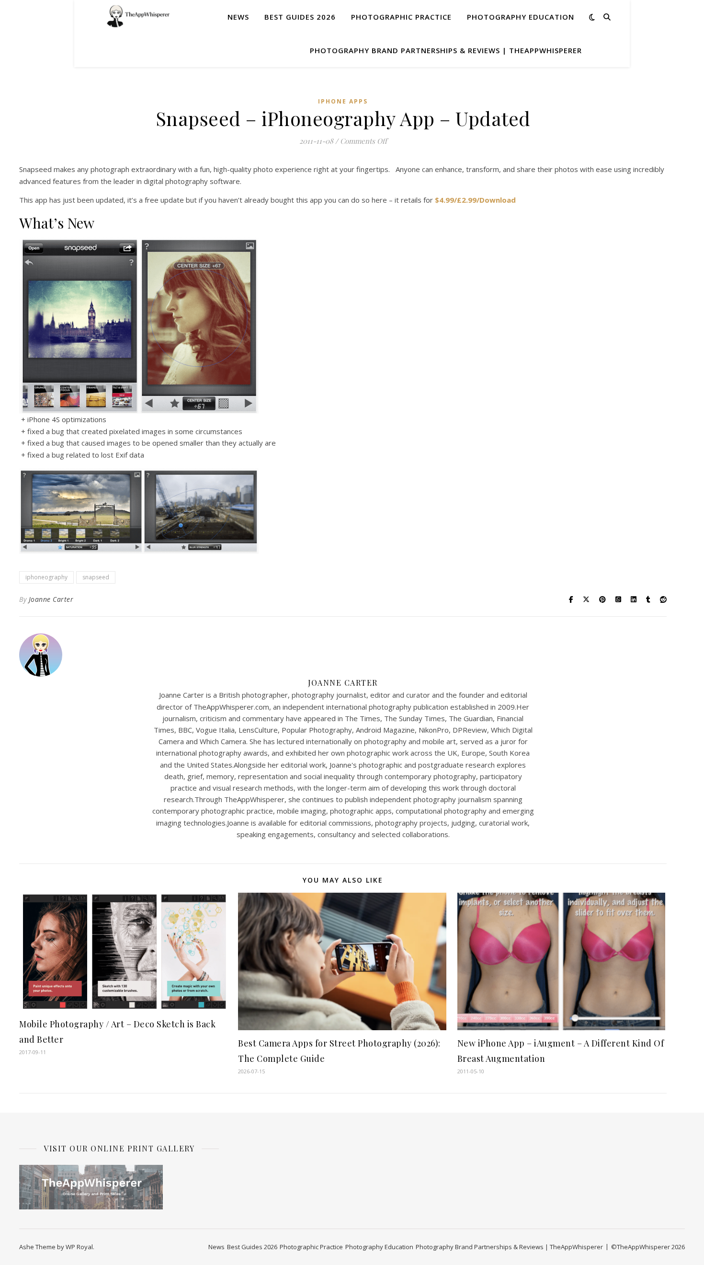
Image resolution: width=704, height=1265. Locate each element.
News (238, 17)
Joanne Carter (51, 599)
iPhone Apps (343, 101)
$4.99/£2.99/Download (475, 200)
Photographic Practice (401, 17)
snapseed (95, 577)
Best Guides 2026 (300, 17)
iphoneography (46, 577)
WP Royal (79, 1246)
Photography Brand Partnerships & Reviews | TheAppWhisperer (446, 50)
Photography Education (520, 17)
